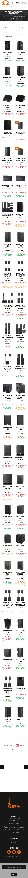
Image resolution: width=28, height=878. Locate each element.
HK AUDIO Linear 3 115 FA (20, 245)
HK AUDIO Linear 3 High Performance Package (8, 307)
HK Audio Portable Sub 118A (8, 487)
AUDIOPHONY (20, 58)
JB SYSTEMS (20, 693)
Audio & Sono (14, 16)
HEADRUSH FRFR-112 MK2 (20, 186)
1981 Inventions (14, 767)
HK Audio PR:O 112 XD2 (7, 518)
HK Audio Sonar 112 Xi (20, 631)
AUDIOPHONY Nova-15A (20, 79)
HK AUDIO (7, 221)
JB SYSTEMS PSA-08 (20, 689)
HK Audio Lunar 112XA (20, 428)
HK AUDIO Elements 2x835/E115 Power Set (7, 215)
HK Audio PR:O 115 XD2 (7, 547)
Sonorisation (22, 16)
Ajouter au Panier (8, 45)
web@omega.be (15, 823)
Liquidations (14, 840)
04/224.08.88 (12, 820)
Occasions (13, 842)
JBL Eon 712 (20, 719)
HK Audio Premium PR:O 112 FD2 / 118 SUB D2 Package (8, 604)
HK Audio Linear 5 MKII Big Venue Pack (20, 337)
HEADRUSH (7, 191)
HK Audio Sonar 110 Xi (7, 631)
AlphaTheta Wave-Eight (7, 53)
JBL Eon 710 (7, 719)
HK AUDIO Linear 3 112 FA (20, 215)
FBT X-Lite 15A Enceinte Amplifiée (7, 159)
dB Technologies (7, 111)
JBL (7, 723)
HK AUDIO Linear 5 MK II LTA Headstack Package (7, 337)
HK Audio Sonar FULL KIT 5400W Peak (7, 690)
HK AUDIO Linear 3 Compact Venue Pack (20, 275)
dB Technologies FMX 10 (7, 106)
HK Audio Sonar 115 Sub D (7, 660)
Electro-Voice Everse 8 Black (8, 133)
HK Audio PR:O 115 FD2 (20, 518)
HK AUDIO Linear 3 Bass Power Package (7, 275)
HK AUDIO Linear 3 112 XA (7, 245)
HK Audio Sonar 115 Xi (20, 660)
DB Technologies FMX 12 (20, 106)
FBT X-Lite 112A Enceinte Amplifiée (20, 133)
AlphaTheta (7, 58)
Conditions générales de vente (13, 856)
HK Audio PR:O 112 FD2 (20, 487)
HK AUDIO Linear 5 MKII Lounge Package (7, 368)
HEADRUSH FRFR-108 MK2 (7, 186)
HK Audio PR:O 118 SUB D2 (20, 547)
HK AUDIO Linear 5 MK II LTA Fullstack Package (20, 307)
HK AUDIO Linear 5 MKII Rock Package (20, 367)
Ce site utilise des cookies (13, 867)
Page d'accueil (6, 16)
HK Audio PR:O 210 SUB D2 (7, 573)
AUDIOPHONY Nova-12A (8, 79)
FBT (20, 138)
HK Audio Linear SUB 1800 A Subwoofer (20, 397)
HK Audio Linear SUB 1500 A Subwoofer (7, 397)
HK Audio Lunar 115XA (7, 458)
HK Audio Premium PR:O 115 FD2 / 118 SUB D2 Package (20, 604)
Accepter (14, 874)
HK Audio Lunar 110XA (7, 428)
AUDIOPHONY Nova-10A (20, 53)
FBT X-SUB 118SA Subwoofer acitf (20, 159)
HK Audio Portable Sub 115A (20, 458)
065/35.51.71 (13, 818)
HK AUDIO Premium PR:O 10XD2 (20, 573)
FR (22, 3)
